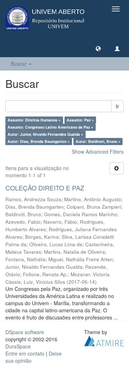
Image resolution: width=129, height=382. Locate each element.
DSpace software (24, 332)
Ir (117, 106)
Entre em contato (24, 353)
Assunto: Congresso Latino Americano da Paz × (50, 127)
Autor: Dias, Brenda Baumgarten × (39, 141)
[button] (98, 48)
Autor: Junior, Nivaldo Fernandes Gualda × (45, 134)
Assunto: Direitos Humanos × (34, 120)
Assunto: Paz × (80, 120)
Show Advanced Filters (98, 151)
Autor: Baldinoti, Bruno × (98, 141)
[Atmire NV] (104, 339)
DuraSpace (18, 346)
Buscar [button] (19, 63)
